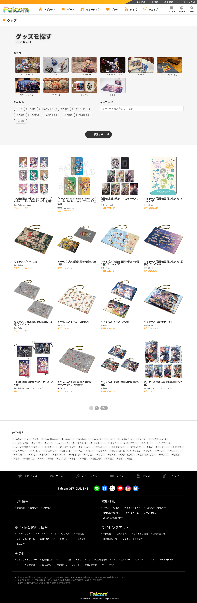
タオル (149, 447)
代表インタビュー (132, 507)
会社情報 (141, 2)
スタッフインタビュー (156, 507)
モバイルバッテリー (147, 455)
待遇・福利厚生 (132, 512)
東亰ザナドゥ (81, 108)
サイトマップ (108, 564)
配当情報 (81, 538)
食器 (130, 458)
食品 (120, 458)
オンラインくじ (22, 443)
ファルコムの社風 (111, 507)
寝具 (17, 458)
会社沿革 (34, 507)
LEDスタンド (97, 439)
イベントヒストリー (121, 559)
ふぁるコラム (46, 564)
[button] (172, 9)
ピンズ (148, 451)
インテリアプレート (159, 439)
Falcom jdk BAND (51, 439)
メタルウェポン (127, 455)
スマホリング (135, 447)
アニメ (142, 439)
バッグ (90, 451)
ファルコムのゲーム (26, 538)
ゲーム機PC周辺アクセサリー (27, 447)
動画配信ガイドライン (52, 559)
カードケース (63, 443)
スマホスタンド (118, 447)
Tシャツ (111, 439)
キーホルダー (112, 443)
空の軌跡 (35, 115)
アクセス (47, 507)
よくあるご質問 (141, 533)
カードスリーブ (80, 443)
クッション (147, 443)
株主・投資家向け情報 (31, 527)
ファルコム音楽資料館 (97, 559)
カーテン (37, 443)
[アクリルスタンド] (84, 65)
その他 (32, 108)
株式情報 (21, 543)
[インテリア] (56, 85)
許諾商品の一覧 (110, 538)
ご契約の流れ (122, 533)
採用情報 (168, 2)
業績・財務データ (47, 538)
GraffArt (82, 439)
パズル (79, 451)
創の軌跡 (64, 108)
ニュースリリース (24, 533)
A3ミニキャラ (32, 439)
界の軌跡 (20, 115)
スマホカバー (101, 447)
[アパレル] (141, 65)
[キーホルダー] (56, 65)
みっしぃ (89, 455)
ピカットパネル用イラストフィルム (126, 451)
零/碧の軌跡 (84, 115)
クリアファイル (164, 443)
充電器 (176, 455)
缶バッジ (62, 458)
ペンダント (20, 455)
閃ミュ (110, 458)
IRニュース (42, 533)
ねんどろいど (51, 451)
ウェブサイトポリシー (27, 559)
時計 (41, 458)
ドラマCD (36, 451)
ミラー (101, 455)
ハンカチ (102, 451)
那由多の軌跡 (51, 115)
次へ (104, 408)
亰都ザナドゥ (48, 108)
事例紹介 (107, 533)
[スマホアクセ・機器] (169, 65)
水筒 (51, 458)
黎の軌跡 (20, 121)
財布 (73, 458)
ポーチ (33, 455)
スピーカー (85, 447)
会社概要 (21, 507)
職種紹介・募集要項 (111, 512)
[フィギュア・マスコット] (112, 65)
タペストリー (163, 447)
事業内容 (80, 533)
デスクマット (21, 451)
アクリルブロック (127, 439)
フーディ (160, 451)
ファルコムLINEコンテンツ (160, 559)
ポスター (45, 455)
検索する (98, 134)
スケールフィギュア (67, 447)
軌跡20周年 (97, 458)
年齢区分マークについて (68, 564)
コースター (49, 447)
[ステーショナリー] (27, 85)
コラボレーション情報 (132, 538)
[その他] (112, 85)
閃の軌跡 (68, 115)
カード (49, 443)
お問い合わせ (159, 533)
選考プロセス (150, 512)
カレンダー (96, 443)
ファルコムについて (62, 533)
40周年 (18, 439)
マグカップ (75, 455)
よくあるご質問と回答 (113, 517)
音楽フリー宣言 (74, 559)
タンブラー (178, 447)
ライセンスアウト (115, 527)
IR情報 (155, 2)
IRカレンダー (66, 538)
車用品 (84, 458)
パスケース (66, 451)
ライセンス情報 (187, 2)
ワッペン (164, 455)
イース (19, 108)
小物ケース (29, 458)
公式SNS (139, 559)
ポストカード (60, 455)
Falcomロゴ (68, 439)
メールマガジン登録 (26, 564)
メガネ (112, 455)
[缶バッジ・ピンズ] (27, 65)
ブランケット (175, 451)
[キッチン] (84, 85)
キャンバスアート (130, 443)
